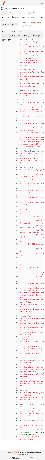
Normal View (16, 36)
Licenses (25, 458)
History (26, 36)
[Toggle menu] (42, 3)
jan (6, 8)
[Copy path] (30, 26)
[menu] (16, 458)
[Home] (4, 3)
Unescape (36, 36)
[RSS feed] (3, 13)
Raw (5, 36)
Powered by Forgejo (12, 452)
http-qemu (37, 23)
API (31, 458)
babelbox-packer (16, 8)
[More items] (42, 17)
